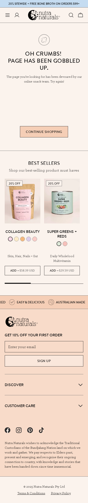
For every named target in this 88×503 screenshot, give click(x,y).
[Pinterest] (30, 430)
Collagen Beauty (22, 231)
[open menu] (7, 15)
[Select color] (10, 239)
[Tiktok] (41, 430)
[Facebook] (7, 430)
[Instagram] (19, 430)
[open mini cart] (80, 15)
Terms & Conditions (31, 493)
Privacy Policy (61, 493)
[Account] (17, 15)
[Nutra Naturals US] (44, 15)
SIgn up (44, 361)
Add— (22, 270)
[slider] (44, 283)
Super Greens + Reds (62, 234)
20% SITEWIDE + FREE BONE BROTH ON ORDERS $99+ (44, 4)
